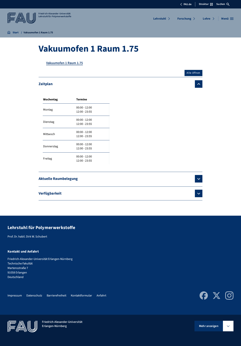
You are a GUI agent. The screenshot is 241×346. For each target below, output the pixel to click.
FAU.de (187, 4)
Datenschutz (34, 295)
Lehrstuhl (159, 19)
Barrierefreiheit (56, 295)
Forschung (184, 19)
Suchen (220, 4)
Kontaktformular (81, 295)
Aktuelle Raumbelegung (58, 178)
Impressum (15, 295)
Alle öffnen (193, 73)
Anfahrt (101, 295)
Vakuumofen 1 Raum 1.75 (64, 63)
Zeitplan (46, 84)
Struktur (204, 4)
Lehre (206, 19)
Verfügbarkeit (50, 193)
